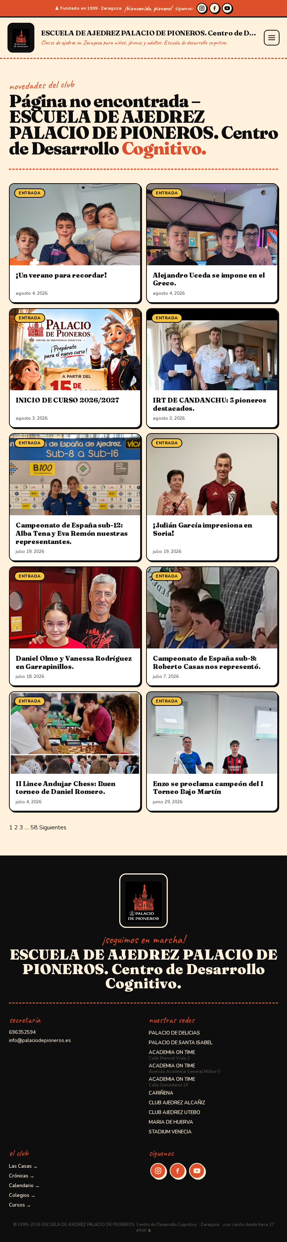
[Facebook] (214, 8)
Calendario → (24, 1185)
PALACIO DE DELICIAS (174, 1033)
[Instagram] (202, 8)
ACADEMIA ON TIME (172, 1055)
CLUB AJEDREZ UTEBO (174, 1112)
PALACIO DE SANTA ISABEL (181, 1042)
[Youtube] (227, 8)
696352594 (22, 1032)
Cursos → (20, 1205)
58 (34, 827)
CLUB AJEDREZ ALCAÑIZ (177, 1102)
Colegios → (22, 1195)
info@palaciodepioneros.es (40, 1040)
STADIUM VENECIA (170, 1132)
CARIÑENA (161, 1093)
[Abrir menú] (272, 38)
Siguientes (53, 827)
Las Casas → (23, 1166)
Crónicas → (21, 1176)
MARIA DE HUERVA (171, 1122)
